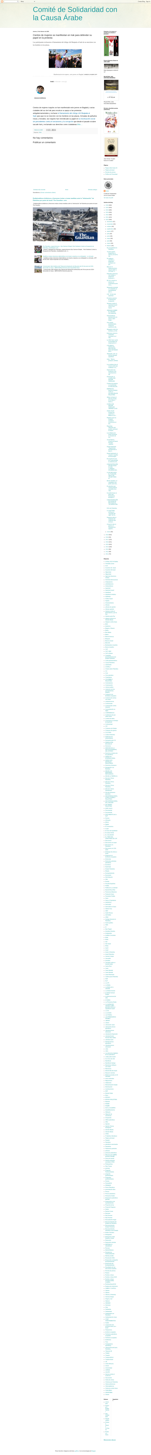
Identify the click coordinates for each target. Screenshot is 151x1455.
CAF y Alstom (109, 653)
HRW (106, 917)
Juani (106, 968)
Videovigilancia (109, 1386)
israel (106, 950)
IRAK (40, 132)
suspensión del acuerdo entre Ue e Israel (110, 1326)
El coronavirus (109, 826)
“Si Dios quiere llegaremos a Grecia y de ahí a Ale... (112, 254)
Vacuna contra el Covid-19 (110, 1374)
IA (105, 927)
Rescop (107, 1248)
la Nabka (107, 1000)
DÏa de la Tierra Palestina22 (109, 789)
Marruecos (108, 1068)
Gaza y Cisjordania (110, 900)
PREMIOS (108, 1185)
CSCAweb (107, 1402)
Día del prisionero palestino (110, 793)
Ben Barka (108, 632)
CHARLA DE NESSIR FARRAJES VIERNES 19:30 (112, 406)
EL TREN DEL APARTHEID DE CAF (111, 837)
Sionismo (108, 1305)
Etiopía (107, 871)
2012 (107, 551)
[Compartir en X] (51, 130)
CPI (106, 726)
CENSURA (108, 665)
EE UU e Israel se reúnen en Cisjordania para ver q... (112, 283)
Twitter (40, 104)
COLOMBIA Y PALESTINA (109, 680)
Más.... (80, 124)
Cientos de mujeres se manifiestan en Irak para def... (112, 385)
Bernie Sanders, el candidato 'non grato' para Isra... (112, 482)
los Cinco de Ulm (110, 1059)
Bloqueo (107, 639)
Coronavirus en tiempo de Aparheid (111, 721)
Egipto (107, 824)
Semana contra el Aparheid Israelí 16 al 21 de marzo (112, 306)
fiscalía (107, 881)
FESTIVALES (109, 877)
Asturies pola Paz (110, 616)
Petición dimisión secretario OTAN (110, 1161)
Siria (106, 1307)
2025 (107, 207)
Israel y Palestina (110, 952)
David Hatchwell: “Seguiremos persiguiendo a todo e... (112, 449)
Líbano (107, 1022)
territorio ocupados (110, 1332)
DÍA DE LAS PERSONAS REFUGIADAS (109, 772)
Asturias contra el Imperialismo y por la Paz (111, 613)
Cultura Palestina (110, 734)
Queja (107, 1209)
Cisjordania (108, 677)
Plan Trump (108, 1166)
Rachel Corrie (109, 1211)
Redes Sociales (109, 1232)
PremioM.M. (108, 1183)
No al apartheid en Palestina (112, 248)
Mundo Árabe (109, 1093)
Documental (108, 812)
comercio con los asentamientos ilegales (110, 691)
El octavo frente (109, 832)
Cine (106, 673)
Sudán (107, 1323)
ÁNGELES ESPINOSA (40, 98)
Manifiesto (108, 1061)
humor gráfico (109, 923)
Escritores (108, 864)
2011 (107, 554)
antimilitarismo (109, 584)
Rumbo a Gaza (109, 1275)
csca (107, 191)
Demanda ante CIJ (110, 740)
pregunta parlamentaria (109, 1174)
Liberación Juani (110, 1025)
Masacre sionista (110, 1073)
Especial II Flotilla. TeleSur (107, 1408)
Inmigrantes (108, 933)
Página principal (109, 170)
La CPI (107, 983)
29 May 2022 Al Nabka (111, 561)
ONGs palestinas (110, 1120)
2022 (107, 214)
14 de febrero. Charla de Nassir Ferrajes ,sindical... (112, 442)
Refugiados (108, 1234)
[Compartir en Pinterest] (55, 130)
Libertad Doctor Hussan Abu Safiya (110, 1036)
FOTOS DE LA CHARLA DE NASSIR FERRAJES (111, 379)
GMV (106, 911)
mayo (108, 238)
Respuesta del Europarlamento (109, 1264)
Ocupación (108, 1117)
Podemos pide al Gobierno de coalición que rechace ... (111, 520)
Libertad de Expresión (111, 1034)
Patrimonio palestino (111, 1148)
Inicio (66, 189)
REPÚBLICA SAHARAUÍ (108, 1245)
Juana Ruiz (108, 966)
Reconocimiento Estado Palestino (110, 1226)
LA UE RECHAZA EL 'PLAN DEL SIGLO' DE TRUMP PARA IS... (111, 475)
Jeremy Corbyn (109, 956)
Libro (106, 1051)
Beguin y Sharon (110, 628)
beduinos (108, 626)
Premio (107, 1181)
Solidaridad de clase (111, 1317)
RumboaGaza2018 (110, 1284)
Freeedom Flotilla (110, 896)
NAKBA (107, 1103)
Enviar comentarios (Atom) (48, 192)
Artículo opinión (109, 609)
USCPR (107, 1372)
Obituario (107, 1112)
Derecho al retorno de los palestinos (111, 753)
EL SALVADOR (109, 835)
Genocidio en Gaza (110, 906)
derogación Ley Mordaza (109, 768)
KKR (106, 979)
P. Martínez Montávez (111, 1136)
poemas (107, 1168)
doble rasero (108, 808)
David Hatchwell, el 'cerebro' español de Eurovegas (112, 455)
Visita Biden (108, 1390)
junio (108, 236)
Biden (107, 634)
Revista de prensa (110, 172)
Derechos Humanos (110, 765)
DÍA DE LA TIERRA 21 (111, 776)
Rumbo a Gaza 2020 (111, 1277)
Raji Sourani (108, 1217)
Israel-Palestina (109, 954)
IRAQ (106, 946)
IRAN (106, 939)
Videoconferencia (110, 1384)
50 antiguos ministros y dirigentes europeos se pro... (111, 261)
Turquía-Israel (109, 1359)
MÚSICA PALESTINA (111, 1099)
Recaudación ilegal (110, 1219)
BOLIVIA (107, 643)
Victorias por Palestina (111, 1382)
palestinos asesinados (111, 1144)
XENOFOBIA (108, 1392)
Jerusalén (108, 958)
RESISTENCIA (109, 1250)
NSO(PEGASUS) (110, 1110)
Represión (108, 1240)
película (107, 1150)
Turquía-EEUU (109, 1357)
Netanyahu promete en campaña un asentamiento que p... (112, 290)
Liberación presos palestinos (110, 1027)
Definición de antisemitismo (109, 737)
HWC (106, 925)
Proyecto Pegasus (110, 1207)
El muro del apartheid (111, 830)
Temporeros (108, 1330)
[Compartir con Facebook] (53, 130)
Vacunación (108, 1378)
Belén (107, 630)
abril (108, 241)
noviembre (110, 224)
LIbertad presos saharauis (109, 1031)
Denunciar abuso (110, 1440)
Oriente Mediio (109, 1129)
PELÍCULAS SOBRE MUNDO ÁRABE (111, 1155)
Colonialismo (109, 683)
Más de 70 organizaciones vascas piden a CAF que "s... (112, 269)
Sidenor (107, 1301)
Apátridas (108, 596)
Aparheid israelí (109, 590)
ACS (106, 566)
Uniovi (107, 1365)
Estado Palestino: (110, 869)
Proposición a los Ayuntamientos (110, 1202)
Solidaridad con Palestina (109, 1314)
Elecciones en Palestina (109, 845)
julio (108, 233)
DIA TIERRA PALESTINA (108, 805)
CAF (106, 649)
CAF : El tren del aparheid (111, 294)
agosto (109, 231)
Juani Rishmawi (109, 974)
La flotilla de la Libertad (109, 987)
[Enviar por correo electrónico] (47, 130)
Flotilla (107, 885)
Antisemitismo (109, 586)
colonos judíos (109, 687)
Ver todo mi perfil (108, 198)
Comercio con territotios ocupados (110, 695)
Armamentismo (109, 603)
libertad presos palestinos (109, 1042)
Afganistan (108, 572)
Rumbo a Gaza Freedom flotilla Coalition (109, 1280)
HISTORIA (108, 915)
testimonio (108, 1339)
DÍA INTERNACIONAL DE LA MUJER (111, 801)
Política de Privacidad (111, 174)
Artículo (107, 605)
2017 (107, 539)
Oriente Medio (109, 1132)
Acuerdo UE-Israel (110, 570)
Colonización (109, 685)
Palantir (107, 1140)
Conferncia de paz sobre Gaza (110, 715)
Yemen (107, 1394)
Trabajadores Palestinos (109, 1344)
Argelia (107, 600)
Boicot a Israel (109, 641)
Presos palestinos (110, 1193)
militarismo (108, 1082)
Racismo (107, 1213)
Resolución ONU (110, 1258)
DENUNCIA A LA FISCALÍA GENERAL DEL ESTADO (111, 749)
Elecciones (108, 840)
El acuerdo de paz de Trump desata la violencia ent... (112, 460)
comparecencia (109, 701)
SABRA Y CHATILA (110, 1288)
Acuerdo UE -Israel (110, 568)
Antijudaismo (109, 582)
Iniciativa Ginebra (110, 931)
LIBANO (107, 1020)
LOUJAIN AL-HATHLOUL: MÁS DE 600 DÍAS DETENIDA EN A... (112, 348)
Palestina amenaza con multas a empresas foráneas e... (112, 276)
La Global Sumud (110, 990)
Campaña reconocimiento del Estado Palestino (110, 657)
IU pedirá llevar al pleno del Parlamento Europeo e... (112, 495)
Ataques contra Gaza (111, 622)
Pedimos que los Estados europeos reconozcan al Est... (111, 420)
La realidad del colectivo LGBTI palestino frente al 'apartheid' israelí (110, 1006)
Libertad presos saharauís (109, 1046)
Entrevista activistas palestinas (110, 861)
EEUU (107, 822)
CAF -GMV (108, 651)
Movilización (108, 1087)
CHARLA (107, 667)
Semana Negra (109, 1297)
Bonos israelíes (109, 647)
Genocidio (108, 904)
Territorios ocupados (111, 1337)
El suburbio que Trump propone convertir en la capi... (112, 488)
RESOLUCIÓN (109, 1256)
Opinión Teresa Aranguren (109, 1126)
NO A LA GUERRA (110, 1108)
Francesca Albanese (111, 892)
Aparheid (107, 588)
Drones (107, 818)
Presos (107, 1191)
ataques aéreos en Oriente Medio (110, 619)
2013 (107, 549)
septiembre (110, 229)
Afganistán (108, 574)
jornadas (107, 960)
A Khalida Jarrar (109, 563)
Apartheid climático (110, 594)
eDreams (107, 820)
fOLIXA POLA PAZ (110, 890)
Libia (106, 1049)
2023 (107, 212)
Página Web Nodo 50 (111, 168)
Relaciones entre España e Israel (110, 1237)
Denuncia (108, 746)
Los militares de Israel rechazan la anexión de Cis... (112, 435)
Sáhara (107, 1292)
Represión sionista (110, 1242)
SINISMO (107, 1303)
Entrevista (108, 859)
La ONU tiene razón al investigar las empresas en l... (112, 341)
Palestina (108, 1142)
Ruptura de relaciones (111, 1286)
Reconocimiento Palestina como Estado (111, 1229)
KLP (106, 981)
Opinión (107, 1124)
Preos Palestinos (110, 1187)
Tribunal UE (108, 1351)
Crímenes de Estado (111, 728)
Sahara (107, 1290)
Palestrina (108, 1146)
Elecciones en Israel (111, 842)
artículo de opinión (110, 607)
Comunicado (108, 703)
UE (106, 1361)
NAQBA (107, 1106)
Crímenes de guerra (110, 730)
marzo (109, 243)
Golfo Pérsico (109, 913)
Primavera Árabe (110, 1196)
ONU (106, 1122)
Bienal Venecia (109, 636)
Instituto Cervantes (110, 935)
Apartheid (108, 592)
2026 (107, 205)
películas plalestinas (111, 1152)
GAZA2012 (108, 902)
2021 (107, 217)
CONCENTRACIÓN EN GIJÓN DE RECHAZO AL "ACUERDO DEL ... (112, 503)
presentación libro (110, 1189)
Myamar (107, 1101)
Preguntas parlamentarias (109, 1178)
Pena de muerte (109, 1158)
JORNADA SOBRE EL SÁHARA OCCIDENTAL (112, 312)
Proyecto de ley (109, 1205)
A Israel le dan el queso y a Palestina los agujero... (111, 526)
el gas (107, 828)
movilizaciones (109, 1089)
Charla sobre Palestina (111, 669)
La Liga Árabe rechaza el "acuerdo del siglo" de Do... (111, 513)
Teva (106, 1342)
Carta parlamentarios (111, 660)
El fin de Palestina (112, 508)
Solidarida (108, 1309)
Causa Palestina (110, 662)
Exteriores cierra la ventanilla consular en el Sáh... (112, 335)
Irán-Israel (108, 944)
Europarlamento (109, 873)
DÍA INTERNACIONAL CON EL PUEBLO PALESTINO (111, 797)
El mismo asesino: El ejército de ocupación (112, 299)
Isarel (106, 948)
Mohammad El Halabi (111, 1085)
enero (109, 531)
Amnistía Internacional (111, 579)
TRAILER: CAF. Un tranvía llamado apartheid (112, 355)
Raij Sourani (108, 1215)
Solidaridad (108, 1311)
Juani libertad (109, 970)
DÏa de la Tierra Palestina (109, 782)
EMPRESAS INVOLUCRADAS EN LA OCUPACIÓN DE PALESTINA (112, 392)
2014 (107, 547)
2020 (107, 219)
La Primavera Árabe (110, 1002)
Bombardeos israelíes (111, 645)
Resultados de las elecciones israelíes (110, 1267)
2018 (107, 537)
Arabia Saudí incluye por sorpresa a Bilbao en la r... (112, 413)
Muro (106, 1095)
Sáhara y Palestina (110, 1294)
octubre (109, 226)
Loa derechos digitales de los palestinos (111, 1053)
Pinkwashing (108, 1164)
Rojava (107, 1273)
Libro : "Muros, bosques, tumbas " (112, 360)
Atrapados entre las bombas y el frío (112, 330)
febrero (109, 245)
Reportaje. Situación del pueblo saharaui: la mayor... (112, 428)
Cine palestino (109, 675)
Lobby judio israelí (110, 1056)
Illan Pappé (108, 929)
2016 (107, 542)
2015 (107, 544)
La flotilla (107, 985)
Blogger (93, 1451)
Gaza (106, 898)
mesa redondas (109, 1078)
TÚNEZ (107, 1353)
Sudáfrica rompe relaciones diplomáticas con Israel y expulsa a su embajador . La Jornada (68, 256)
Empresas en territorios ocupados (110, 856)
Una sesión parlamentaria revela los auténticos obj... (112, 325)
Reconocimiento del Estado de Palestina (110, 1222)
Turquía (107, 1355)
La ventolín (108, 1013)
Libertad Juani (109, 1039)
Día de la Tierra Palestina (109, 778)
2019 (107, 534)
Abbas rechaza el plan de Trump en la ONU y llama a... (112, 399)
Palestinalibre (107, 1419)
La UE (107, 1010)
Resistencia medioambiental (109, 1253)
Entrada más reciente (39, 189)
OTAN (107, 1134)
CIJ (106, 671)
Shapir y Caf (108, 1299)
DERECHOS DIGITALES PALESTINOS (109, 762)
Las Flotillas (108, 1015)
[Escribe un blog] (49, 130)
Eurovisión (108, 875)
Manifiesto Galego (110, 1063)
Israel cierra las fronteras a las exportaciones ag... (111, 372)
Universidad (108, 1368)
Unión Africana (109, 1363)
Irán (106, 941)
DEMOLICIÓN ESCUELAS (109, 743)
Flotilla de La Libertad (111, 887)
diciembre (110, 221)
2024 (107, 210)
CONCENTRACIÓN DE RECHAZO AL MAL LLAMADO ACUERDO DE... (112, 467)
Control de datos (110, 718)
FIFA (106, 879)
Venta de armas (109, 1380)
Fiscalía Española (110, 883)
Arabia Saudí (109, 598)
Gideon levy (108, 908)
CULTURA (108, 732)
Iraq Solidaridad (107, 1415)
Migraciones (108, 1080)
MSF (106, 1091)
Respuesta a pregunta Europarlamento (111, 1260)
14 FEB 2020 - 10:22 (60, 81)
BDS (106, 624)
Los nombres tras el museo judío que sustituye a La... (112, 366)
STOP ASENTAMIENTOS (110, 1319)
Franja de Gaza (109, 894)
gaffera (77, 1451)
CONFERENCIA (109, 713)
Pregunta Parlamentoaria (109, 1171)
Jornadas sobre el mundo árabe (110, 963)
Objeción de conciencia (108, 1114)
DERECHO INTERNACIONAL (110, 757)
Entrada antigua (92, 189)
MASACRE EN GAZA (111, 1070)
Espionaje (108, 867)
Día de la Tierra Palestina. (109, 786)
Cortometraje (109, 724)
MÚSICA (107, 1097)
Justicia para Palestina (111, 976)
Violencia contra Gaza (111, 1388)
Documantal (108, 810)
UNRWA (107, 1370)
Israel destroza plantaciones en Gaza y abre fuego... (112, 318)
